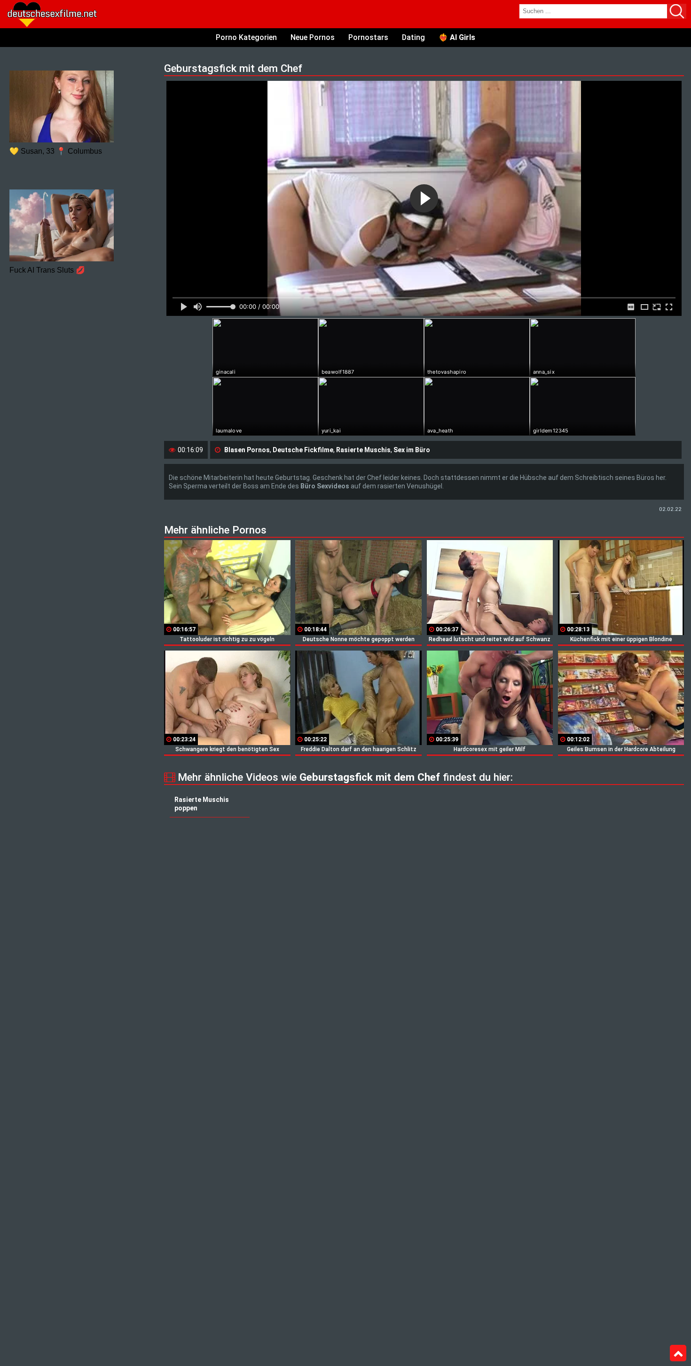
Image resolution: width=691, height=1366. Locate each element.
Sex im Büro (411, 450)
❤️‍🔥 (457, 37)
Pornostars (368, 37)
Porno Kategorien (246, 37)
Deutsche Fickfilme (303, 450)
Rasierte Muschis (363, 450)
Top (678, 1353)
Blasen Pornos (247, 450)
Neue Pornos (313, 37)
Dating (413, 37)
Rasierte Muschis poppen (201, 804)
